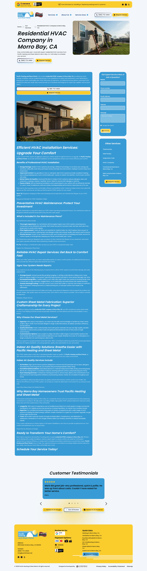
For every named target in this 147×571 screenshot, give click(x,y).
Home (19, 27)
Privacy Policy (101, 566)
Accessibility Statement (116, 566)
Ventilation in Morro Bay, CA (91, 536)
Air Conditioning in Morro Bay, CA (90, 543)
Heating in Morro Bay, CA (90, 533)
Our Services (28, 27)
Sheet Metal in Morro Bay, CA (91, 547)
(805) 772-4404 (23, 551)
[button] (53, 14)
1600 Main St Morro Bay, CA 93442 (29, 545)
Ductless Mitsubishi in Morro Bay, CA (92, 539)
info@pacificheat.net (25, 553)
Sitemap (130, 566)
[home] (25, 15)
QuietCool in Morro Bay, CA (91, 551)
